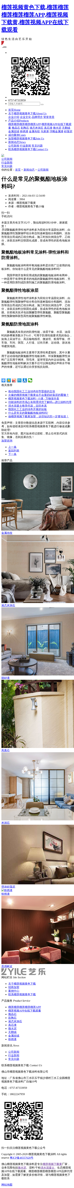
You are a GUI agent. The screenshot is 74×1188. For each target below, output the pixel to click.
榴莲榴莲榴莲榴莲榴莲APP (24, 124)
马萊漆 (45, 131)
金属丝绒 (13, 131)
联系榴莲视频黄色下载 (28, 149)
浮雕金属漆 (56, 131)
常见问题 (37, 145)
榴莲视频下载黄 (52, 1164)
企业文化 (25, 117)
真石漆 (48, 127)
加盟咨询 (6, 440)
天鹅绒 (66, 127)
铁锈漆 (24, 131)
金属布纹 (34, 131)
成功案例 (17, 134)
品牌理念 (37, 117)
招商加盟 (13, 987)
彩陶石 (25, 127)
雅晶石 (16, 127)
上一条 (12, 447)
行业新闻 (25, 145)
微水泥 (57, 127)
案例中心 (13, 990)
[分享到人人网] (25, 380)
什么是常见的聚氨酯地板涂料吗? (28, 412)
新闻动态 (17, 142)
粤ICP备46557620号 (21, 1157)
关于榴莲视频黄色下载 (27, 113)
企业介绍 (13, 117)
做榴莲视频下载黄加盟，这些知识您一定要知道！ (38, 416)
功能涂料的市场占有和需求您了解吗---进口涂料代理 (39, 402)
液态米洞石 (36, 127)
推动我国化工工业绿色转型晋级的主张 (31, 391)
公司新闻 (13, 145)
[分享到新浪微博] (14, 380)
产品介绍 (18, 120)
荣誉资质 (48, 117)
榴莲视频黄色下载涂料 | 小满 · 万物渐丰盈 (33, 398)
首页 (14, 109)
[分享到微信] (30, 380)
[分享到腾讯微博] (19, 380)
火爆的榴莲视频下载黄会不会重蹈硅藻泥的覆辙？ (38, 394)
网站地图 (6, 1184)
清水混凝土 (47, 1167)
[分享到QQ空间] (9, 380)
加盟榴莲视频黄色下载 (26, 138)
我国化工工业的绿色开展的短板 (27, 409)
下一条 (12, 454)
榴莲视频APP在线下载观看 (24, 1010)
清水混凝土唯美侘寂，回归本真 (27, 405)
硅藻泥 (68, 131)
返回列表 (13, 450)
